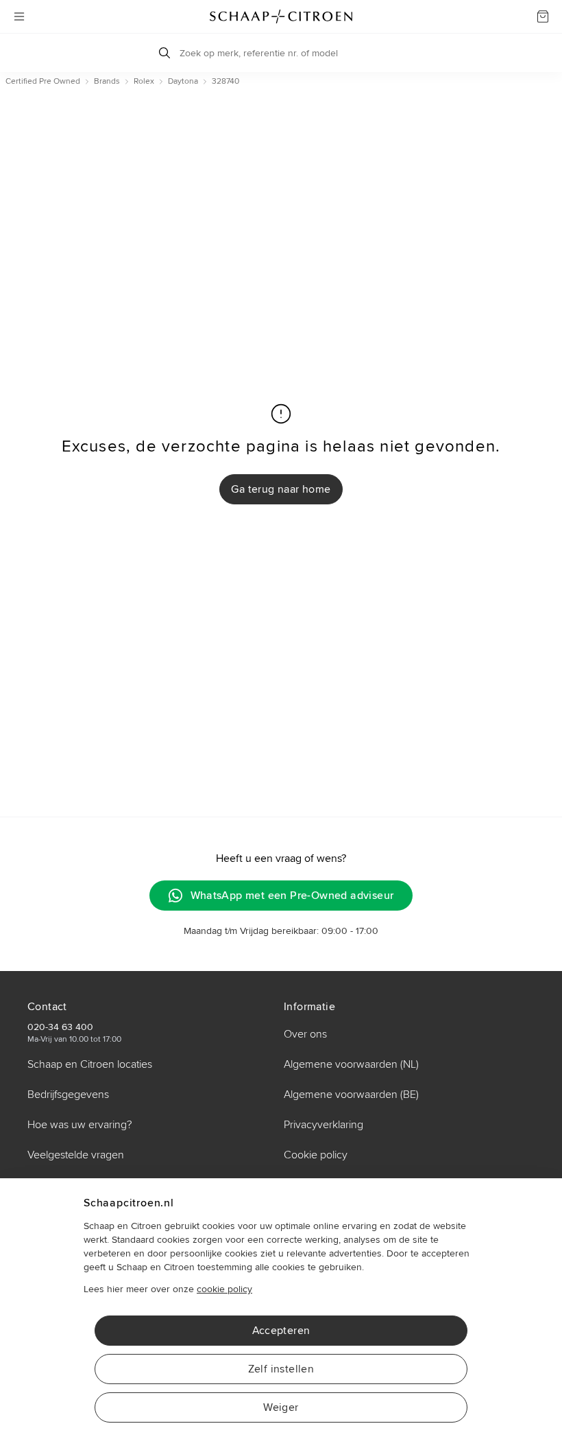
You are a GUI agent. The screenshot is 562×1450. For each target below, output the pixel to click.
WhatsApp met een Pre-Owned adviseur (292, 895)
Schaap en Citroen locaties (89, 1064)
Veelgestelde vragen (75, 1155)
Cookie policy (315, 1155)
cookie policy (224, 1289)
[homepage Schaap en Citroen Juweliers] (281, 16)
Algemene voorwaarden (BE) (351, 1094)
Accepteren (281, 1330)
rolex (144, 81)
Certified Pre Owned (42, 81)
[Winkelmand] (542, 16)
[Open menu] (19, 16)
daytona (183, 81)
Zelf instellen (281, 1369)
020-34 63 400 (60, 1027)
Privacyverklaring (323, 1125)
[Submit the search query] (164, 53)
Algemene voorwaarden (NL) (351, 1064)
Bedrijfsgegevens (68, 1094)
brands (107, 81)
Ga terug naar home (280, 489)
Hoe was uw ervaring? (79, 1125)
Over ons (305, 1034)
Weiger (280, 1407)
